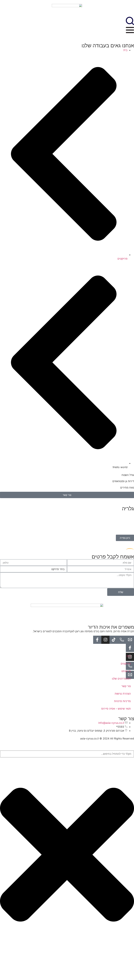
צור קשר (126, 686)
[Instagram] (105, 640)
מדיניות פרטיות (122, 701)
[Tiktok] (113, 640)
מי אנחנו (126, 671)
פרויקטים (126, 663)
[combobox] (67, 754)
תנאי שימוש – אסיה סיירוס (116, 708)
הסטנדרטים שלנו (121, 678)
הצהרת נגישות (123, 693)
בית (129, 656)
